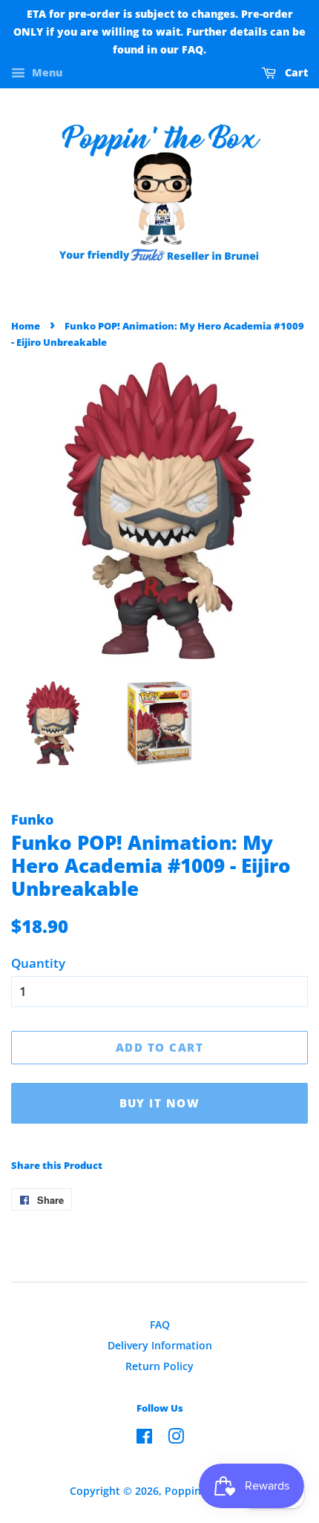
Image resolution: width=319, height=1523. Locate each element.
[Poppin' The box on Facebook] (144, 1439)
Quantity (38, 963)
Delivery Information (160, 1345)
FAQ (160, 1324)
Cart (295, 73)
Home (25, 326)
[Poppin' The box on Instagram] (176, 1439)
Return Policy (159, 1366)
